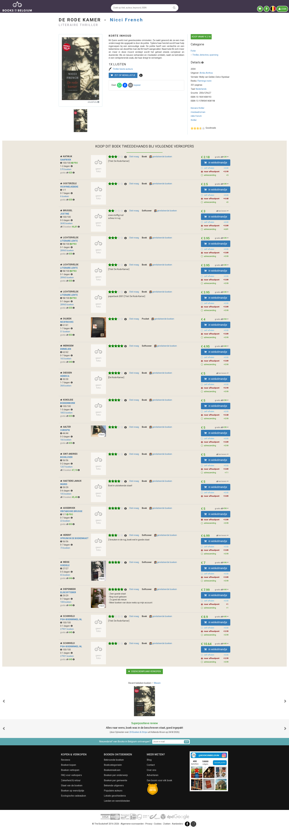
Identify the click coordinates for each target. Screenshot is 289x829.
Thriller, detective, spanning (204, 55)
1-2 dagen (65, 166)
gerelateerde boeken (162, 156)
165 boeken (65, 358)
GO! (186, 742)
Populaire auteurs (113, 790)
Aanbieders (177, 824)
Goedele (65, 565)
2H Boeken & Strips (138, 732)
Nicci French (126, 19)
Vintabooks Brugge (71, 511)
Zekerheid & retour (71, 780)
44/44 (65, 433)
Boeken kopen (68, 764)
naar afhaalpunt (216, 171)
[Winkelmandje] (260, 9)
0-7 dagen (65, 193)
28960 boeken (67, 250)
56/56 (65, 460)
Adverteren (152, 775)
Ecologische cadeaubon (73, 795)
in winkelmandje (217, 162)
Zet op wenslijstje (124, 75)
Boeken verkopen (70, 770)
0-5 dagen (65, 572)
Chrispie (65, 430)
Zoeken (166, 824)
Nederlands (201, 89)
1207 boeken (66, 467)
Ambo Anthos (206, 73)
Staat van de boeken (71, 785)
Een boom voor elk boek (159, 780)
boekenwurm (67, 403)
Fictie (193, 51)
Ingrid (63, 484)
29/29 (65, 595)
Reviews (65, 759)
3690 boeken (66, 223)
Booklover (66, 457)
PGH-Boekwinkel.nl (71, 619)
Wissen (157, 683)
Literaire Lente (69, 241)
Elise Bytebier (68, 592)
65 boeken (65, 575)
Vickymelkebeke (69, 187)
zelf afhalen (216, 168)
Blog (149, 759)
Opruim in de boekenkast (74, 538)
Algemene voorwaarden (132, 824)
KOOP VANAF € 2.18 (201, 36)
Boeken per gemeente (115, 780)
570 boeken (65, 169)
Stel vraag (134, 156)
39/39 (65, 487)
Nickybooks (66, 322)
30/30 (65, 379)
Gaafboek (65, 159)
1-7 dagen (65, 328)
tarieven (222, 211)
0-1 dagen (65, 247)
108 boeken (65, 602)
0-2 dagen (65, 463)
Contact (151, 764)
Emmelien (65, 349)
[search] (174, 8)
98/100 (66, 244)
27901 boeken (67, 629)
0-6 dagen (65, 490)
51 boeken (65, 331)
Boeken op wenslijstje (72, 790)
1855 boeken (66, 412)
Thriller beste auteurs (123, 69)
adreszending (216, 175)
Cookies (158, 824)
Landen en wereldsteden (117, 800)
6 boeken (64, 196)
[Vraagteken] (266, 9)
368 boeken (65, 385)
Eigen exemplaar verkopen (146, 671)
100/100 (67, 163)
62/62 (65, 352)
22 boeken (65, 521)
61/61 (65, 325)
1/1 (64, 190)
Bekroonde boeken (114, 759)
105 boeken (65, 494)
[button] (4, 701)
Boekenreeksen (112, 770)
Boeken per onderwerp (116, 775)
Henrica (64, 376)
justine (64, 214)
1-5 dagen (65, 409)
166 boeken (65, 440)
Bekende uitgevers (114, 785)
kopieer (137, 85)
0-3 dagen (65, 220)
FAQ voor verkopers (71, 775)
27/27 (65, 568)
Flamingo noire (204, 81)
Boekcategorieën (113, 764)
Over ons (151, 770)
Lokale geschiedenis (115, 795)
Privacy (148, 824)
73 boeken (65, 548)
